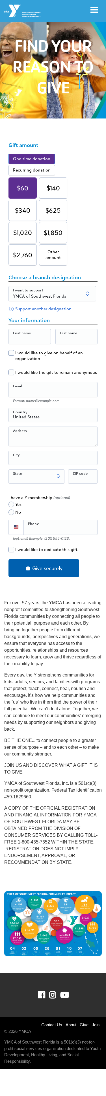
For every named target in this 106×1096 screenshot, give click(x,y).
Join (95, 1024)
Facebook (45, 995)
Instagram (56, 995)
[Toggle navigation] (94, 10)
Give (84, 1024)
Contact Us (51, 1024)
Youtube (64, 995)
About (71, 1024)
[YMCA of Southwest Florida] (22, 11)
